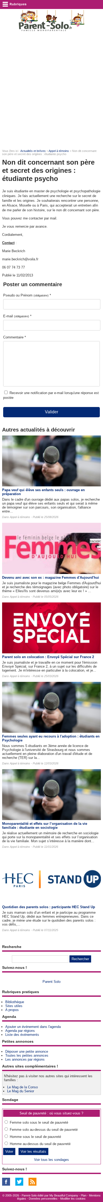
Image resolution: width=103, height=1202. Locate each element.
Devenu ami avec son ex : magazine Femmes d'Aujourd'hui (50, 578)
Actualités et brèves (33, 150)
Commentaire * (14, 337)
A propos (12, 1010)
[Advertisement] (51, 90)
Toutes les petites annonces (26, 1055)
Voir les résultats (33, 1151)
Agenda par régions (20, 1031)
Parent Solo (51, 982)
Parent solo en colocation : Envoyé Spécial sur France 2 (48, 657)
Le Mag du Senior (20, 1091)
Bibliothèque (14, 1002)
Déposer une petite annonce (26, 1051)
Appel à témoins (59, 150)
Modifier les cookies (73, 1198)
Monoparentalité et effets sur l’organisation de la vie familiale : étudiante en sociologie (44, 826)
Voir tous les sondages (51, 1160)
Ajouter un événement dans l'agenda (33, 1027)
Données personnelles (43, 1198)
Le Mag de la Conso (22, 1087)
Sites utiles (13, 1006)
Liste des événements (22, 1035)
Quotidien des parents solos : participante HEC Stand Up (48, 907)
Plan (83, 1195)
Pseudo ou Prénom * (27, 295)
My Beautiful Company (63, 1195)
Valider (51, 412)
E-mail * (17, 316)
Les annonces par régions (25, 1059)
